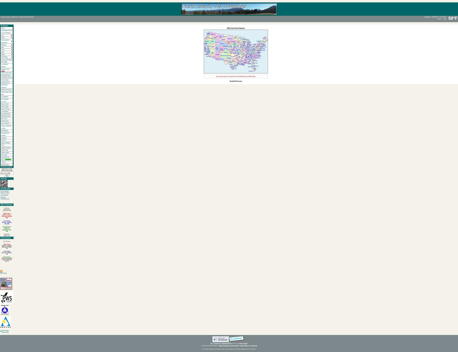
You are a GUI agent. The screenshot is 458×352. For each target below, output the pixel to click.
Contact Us (217, 343)
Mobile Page (4, 150)
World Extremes (5, 116)
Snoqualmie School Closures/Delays (6, 31)
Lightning (3, 138)
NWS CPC (7, 236)
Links (2, 145)
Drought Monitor (5, 114)
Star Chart (4, 118)
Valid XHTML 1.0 (245, 345)
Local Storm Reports (4, 65)
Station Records (5, 147)
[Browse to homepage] (229, 14)
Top (211, 343)
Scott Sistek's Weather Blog (4, 192)
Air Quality (4, 62)
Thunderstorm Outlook (5, 134)
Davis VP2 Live (5, 109)
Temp (2, 49)
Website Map (5, 164)
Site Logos (4, 155)
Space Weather (5, 142)
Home (3, 28)
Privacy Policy (243, 343)
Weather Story (5, 69)
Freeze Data (4, 80)
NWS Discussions (6, 89)
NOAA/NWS (4, 195)
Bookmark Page (227, 343)
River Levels (4, 104)
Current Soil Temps (6, 59)
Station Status (5, 152)
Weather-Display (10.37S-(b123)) (229, 345)
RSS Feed (3, 273)
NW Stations (4, 130)
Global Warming (5, 75)
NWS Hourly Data (6, 72)
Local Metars (5, 111)
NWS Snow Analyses (4, 86)
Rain (2, 47)
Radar (3, 37)
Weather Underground (4, 198)
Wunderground (5, 82)
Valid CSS (254, 345)
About (3, 160)
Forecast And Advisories (5, 41)
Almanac (3, 45)
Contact (3, 162)
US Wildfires (4, 96)
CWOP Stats (5, 106)
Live (2, 35)
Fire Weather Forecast (5, 100)
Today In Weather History (6, 127)
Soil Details (4, 57)
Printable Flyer (5, 157)
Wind (2, 52)
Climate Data (5, 121)
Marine (3, 54)
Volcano (3, 140)
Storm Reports (5, 123)
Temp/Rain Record (6, 77)
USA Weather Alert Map (6, 93)
